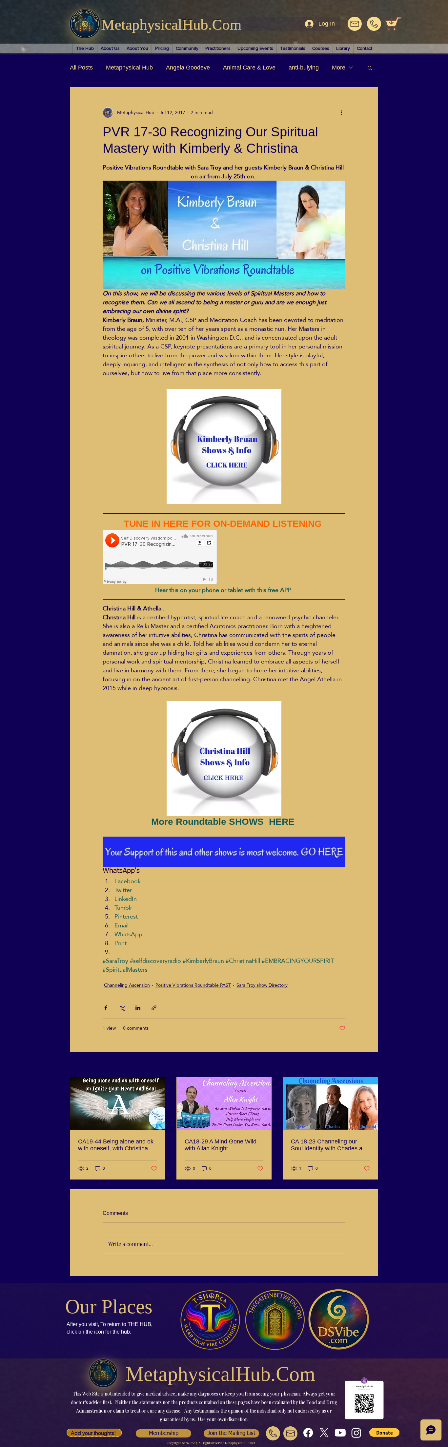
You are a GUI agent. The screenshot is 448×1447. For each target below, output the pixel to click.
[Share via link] (154, 1008)
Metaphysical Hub (129, 67)
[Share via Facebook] (106, 1008)
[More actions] (341, 112)
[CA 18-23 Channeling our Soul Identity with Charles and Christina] (330, 1103)
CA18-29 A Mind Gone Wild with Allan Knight (220, 1145)
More (338, 67)
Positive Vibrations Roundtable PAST (193, 985)
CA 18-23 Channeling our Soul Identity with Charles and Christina (330, 1145)
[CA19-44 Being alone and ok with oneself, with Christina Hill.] (117, 1103)
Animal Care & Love (249, 67)
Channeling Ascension (127, 985)
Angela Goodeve (188, 67)
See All (371, 1065)
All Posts (81, 67)
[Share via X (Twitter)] (122, 1008)
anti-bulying (304, 67)
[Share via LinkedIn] (138, 1008)
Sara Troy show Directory (262, 985)
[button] (370, 67)
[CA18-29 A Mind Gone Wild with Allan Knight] (224, 1103)
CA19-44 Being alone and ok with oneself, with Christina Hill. (115, 1145)
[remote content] (160, 557)
